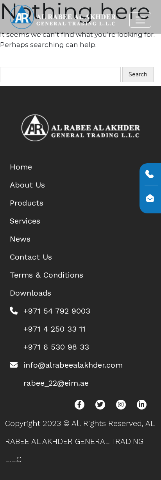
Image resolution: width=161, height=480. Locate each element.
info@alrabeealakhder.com (73, 365)
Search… (16, 62)
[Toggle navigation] (140, 20)
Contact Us (31, 257)
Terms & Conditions (46, 275)
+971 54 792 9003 (56, 311)
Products (26, 203)
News (20, 239)
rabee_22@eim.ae (56, 383)
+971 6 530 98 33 (56, 347)
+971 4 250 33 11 (54, 329)
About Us (27, 184)
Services (25, 221)
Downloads (30, 293)
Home (21, 166)
